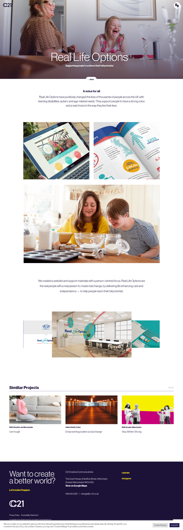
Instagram (126, 478)
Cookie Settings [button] (160, 525)
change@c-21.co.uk (90, 493)
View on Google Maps (76, 485)
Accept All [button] (174, 525)
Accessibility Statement (29, 515)
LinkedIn (126, 472)
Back (92, 79)
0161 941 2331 (71, 493)
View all (171, 387)
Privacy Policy (14, 515)
